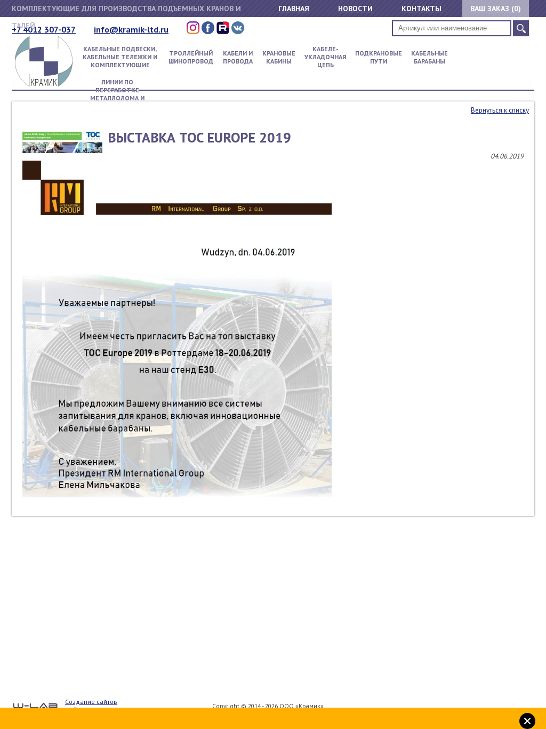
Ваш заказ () (495, 8)
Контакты (421, 8)
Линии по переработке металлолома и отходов (117, 94)
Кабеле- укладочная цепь (325, 57)
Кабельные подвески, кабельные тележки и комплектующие (120, 57)
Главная (293, 8)
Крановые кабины (278, 57)
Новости (355, 8)
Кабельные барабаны (429, 57)
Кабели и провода (238, 57)
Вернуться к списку (500, 110)
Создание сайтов (91, 702)
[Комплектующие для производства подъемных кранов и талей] (44, 84)
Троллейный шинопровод (190, 57)
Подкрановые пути (378, 57)
